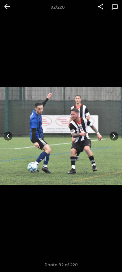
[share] (100, 7)
